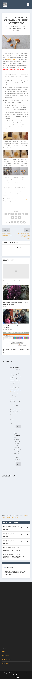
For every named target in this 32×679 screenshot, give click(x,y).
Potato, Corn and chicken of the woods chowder (15, 528)
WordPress (16, 674)
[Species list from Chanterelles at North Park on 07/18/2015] (16, 292)
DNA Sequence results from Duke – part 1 (16, 349)
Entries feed (5, 655)
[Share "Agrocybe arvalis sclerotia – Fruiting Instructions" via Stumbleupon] (12, 217)
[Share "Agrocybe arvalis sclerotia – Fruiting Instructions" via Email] (16, 217)
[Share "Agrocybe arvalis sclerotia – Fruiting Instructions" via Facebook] (6, 214)
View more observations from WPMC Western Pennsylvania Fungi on (15, 572)
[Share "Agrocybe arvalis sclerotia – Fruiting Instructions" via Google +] (12, 214)
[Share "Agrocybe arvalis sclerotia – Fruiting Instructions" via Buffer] (26, 214)
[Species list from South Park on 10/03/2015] (16, 316)
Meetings (15, 28)
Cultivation (9, 28)
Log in (3, 651)
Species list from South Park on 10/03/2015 (13, 326)
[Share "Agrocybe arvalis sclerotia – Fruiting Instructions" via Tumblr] (16, 214)
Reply (18, 426)
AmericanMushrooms (9, 191)
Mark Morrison (7, 554)
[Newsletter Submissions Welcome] (16, 271)
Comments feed (6, 659)
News (20, 28)
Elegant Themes (15, 673)
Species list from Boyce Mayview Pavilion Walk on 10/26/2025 (13, 549)
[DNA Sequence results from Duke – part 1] (16, 339)
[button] (7, 140)
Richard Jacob (7, 526)
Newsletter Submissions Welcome (14, 281)
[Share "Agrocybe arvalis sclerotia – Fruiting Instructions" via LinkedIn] (23, 214)
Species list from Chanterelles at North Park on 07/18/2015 (16, 303)
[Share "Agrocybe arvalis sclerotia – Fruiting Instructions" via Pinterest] (19, 214)
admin (14, 26)
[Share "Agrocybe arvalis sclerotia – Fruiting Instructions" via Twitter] (9, 214)
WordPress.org (6, 663)
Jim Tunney (24, 199)
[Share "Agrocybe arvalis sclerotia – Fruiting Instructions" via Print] (19, 217)
